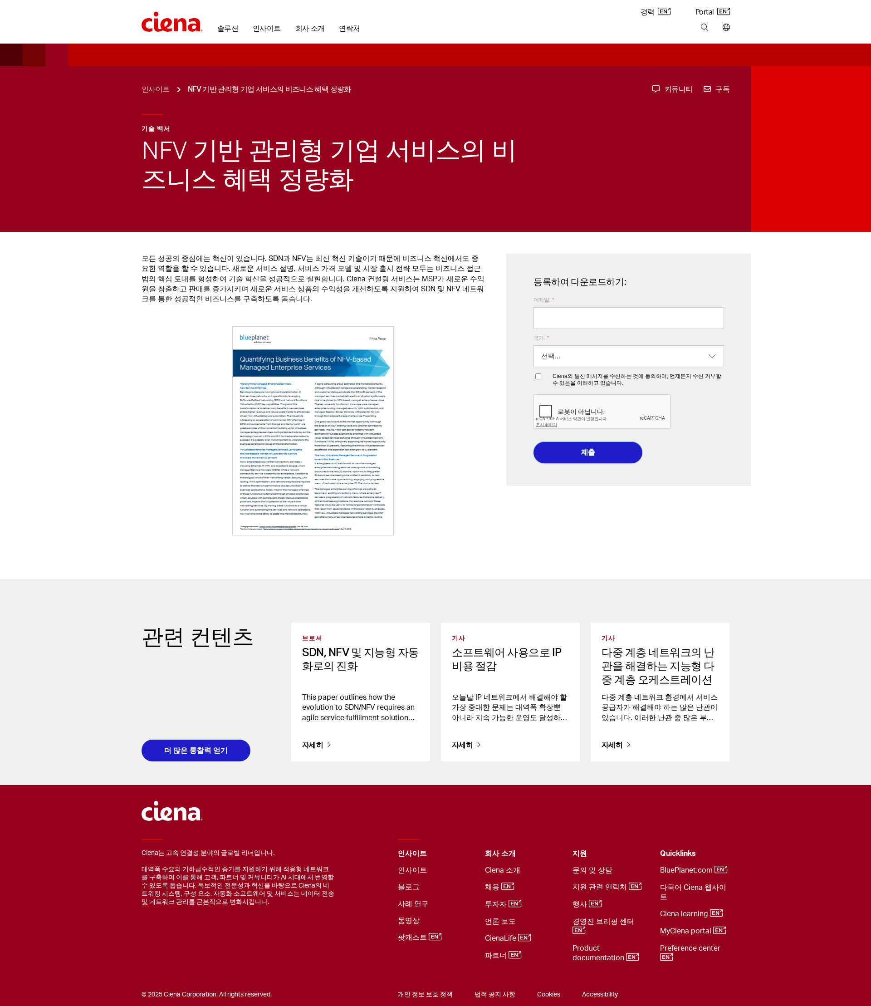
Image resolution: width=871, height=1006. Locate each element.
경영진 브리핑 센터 (604, 921)
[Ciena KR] (172, 18)
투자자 (497, 904)
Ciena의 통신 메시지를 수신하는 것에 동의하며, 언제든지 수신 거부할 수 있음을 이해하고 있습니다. (637, 379)
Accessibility (600, 994)
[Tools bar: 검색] (704, 27)
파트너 (497, 955)
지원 (580, 853)
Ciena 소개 (502, 870)
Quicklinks (678, 853)
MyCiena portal (686, 931)
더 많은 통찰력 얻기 (196, 750)
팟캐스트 (413, 937)
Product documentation (599, 953)
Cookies (548, 994)
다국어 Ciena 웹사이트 (693, 892)
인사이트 (266, 28)
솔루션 (227, 28)
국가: (541, 338)
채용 (493, 887)
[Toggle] (464, 854)
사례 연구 (413, 904)
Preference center (691, 948)
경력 (648, 12)
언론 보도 (500, 921)
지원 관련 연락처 (601, 887)
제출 (588, 452)
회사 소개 (310, 28)
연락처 (349, 28)
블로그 (409, 887)
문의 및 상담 (592, 870)
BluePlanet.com (687, 870)
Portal (705, 12)
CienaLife (501, 938)
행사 (581, 904)
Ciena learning (685, 914)
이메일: (543, 300)
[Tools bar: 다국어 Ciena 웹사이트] (724, 27)
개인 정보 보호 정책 (425, 994)
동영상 (409, 920)
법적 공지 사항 (495, 994)
